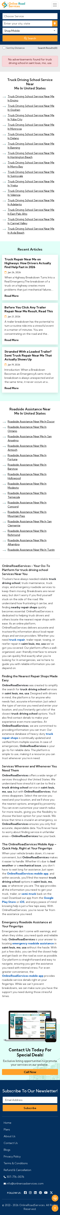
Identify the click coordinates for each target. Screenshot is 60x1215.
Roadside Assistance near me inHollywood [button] (27, 476)
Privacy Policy (12, 1156)
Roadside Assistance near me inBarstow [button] (27, 466)
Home (7, 1122)
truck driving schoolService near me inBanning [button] (31, 145)
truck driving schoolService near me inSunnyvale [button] (31, 174)
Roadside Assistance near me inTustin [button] (31, 549)
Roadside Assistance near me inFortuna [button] (27, 457)
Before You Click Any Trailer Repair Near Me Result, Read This (28, 309)
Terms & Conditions (16, 1163)
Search (31, 38)
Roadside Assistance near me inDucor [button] (31, 421)
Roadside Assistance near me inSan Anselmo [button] (30, 438)
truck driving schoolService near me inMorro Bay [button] (31, 164)
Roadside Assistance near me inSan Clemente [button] (30, 523)
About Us (9, 1136)
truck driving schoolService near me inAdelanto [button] (31, 202)
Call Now (30, 1072)
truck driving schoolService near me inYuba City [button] (31, 117)
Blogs (7, 1149)
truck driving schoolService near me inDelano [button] (31, 136)
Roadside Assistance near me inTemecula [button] (27, 495)
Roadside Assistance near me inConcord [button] (27, 504)
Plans (7, 1129)
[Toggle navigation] (54, 5)
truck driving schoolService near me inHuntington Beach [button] (31, 155)
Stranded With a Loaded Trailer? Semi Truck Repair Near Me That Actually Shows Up (28, 355)
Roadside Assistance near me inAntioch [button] (27, 448)
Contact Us (11, 1143)
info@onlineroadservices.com (25, 1183)
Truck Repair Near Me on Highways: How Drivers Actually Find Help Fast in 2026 (27, 263)
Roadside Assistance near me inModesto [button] (27, 485)
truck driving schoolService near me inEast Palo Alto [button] (31, 211)
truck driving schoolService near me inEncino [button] (31, 98)
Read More (11, 295)
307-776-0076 (15, 1176)
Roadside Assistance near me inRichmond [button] (27, 533)
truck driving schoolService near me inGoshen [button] (31, 108)
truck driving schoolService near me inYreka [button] (31, 183)
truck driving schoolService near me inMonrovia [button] (31, 126)
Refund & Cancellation (17, 1170)
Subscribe (30, 1108)
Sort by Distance (15, 47)
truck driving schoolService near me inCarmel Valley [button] (31, 221)
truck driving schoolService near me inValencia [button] (31, 193)
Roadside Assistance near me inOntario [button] (27, 429)
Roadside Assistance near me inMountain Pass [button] (27, 514)
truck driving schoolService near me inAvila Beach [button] (31, 230)
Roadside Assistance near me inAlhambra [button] (27, 542)
